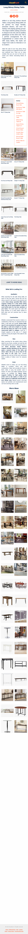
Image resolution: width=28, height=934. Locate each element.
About (7, 929)
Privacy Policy (11, 931)
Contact (21, 929)
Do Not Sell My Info (19, 931)
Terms (6, 931)
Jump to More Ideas (14, 282)
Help (17, 929)
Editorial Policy (12, 929)
